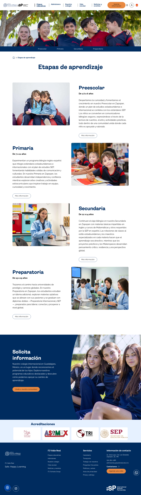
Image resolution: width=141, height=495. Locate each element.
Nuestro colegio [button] (68, 5)
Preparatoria (98, 49)
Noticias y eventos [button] (98, 5)
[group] (27, 433)
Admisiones (52, 458)
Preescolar (42, 49)
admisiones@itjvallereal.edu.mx (118, 463)
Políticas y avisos (89, 468)
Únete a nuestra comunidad (26, 389)
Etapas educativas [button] (41, 5)
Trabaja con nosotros (90, 462)
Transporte (87, 458)
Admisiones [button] (56, 4)
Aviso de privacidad (90, 471)
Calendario (87, 455)
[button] (132, 5)
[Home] (15, 5)
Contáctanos (112, 467)
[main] (70, 252)
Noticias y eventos (54, 468)
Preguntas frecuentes (90, 465)
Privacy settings (88, 475)
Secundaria (78, 49)
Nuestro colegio (53, 462)
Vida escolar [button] (83, 5)
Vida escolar (52, 465)
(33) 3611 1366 (111, 460)
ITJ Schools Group (54, 471)
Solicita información (116, 5)
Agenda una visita (116, 471)
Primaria (60, 49)
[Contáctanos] (127, 5)
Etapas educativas (54, 455)
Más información (88, 135)
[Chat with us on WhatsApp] (136, 473)
